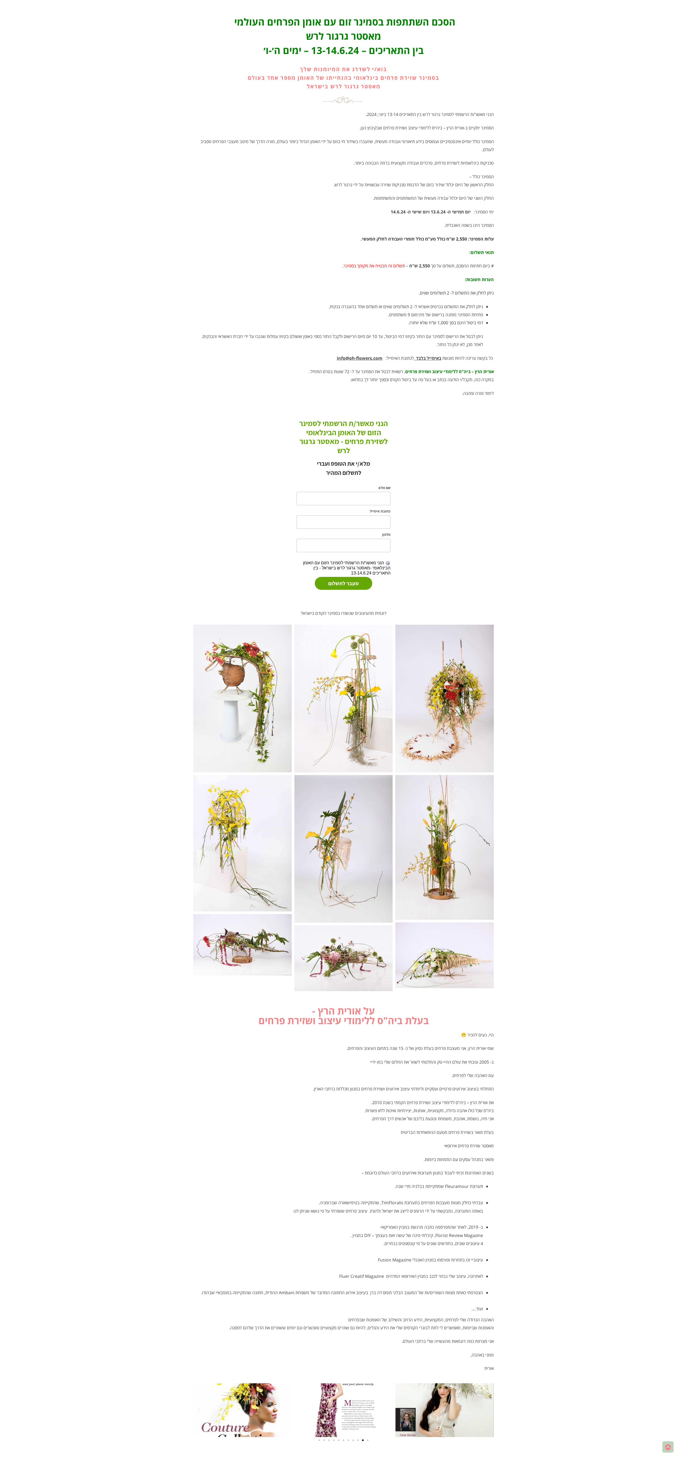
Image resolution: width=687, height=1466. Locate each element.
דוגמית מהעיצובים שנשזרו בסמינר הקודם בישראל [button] (343, 613)
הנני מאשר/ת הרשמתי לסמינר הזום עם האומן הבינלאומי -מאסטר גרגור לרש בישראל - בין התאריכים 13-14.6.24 (346, 568)
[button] (488, 1410)
